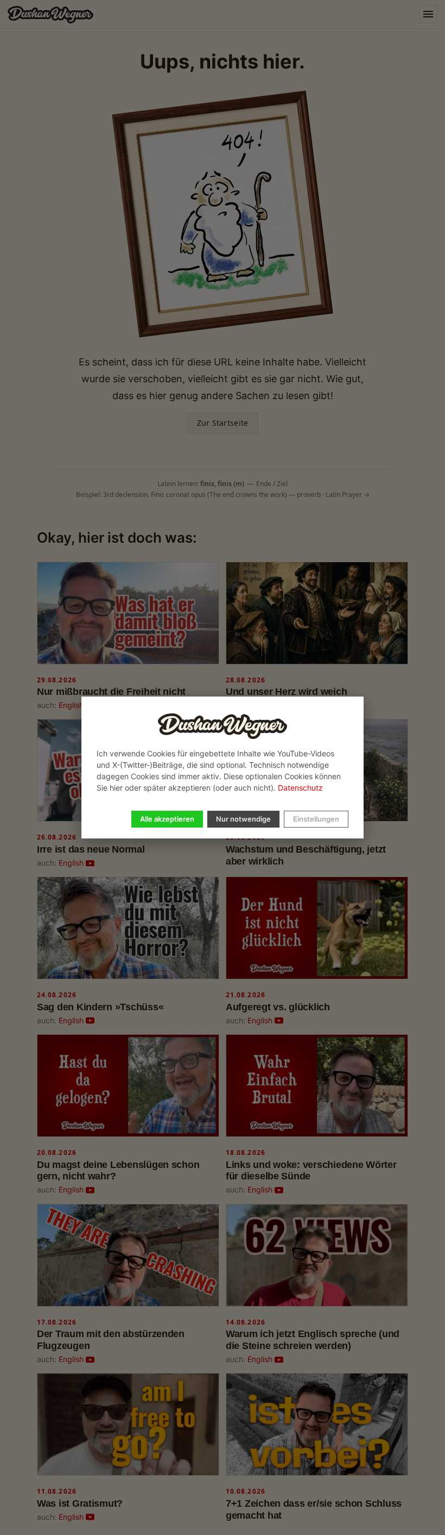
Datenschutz (300, 787)
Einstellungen (316, 819)
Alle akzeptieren (167, 819)
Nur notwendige (243, 819)
